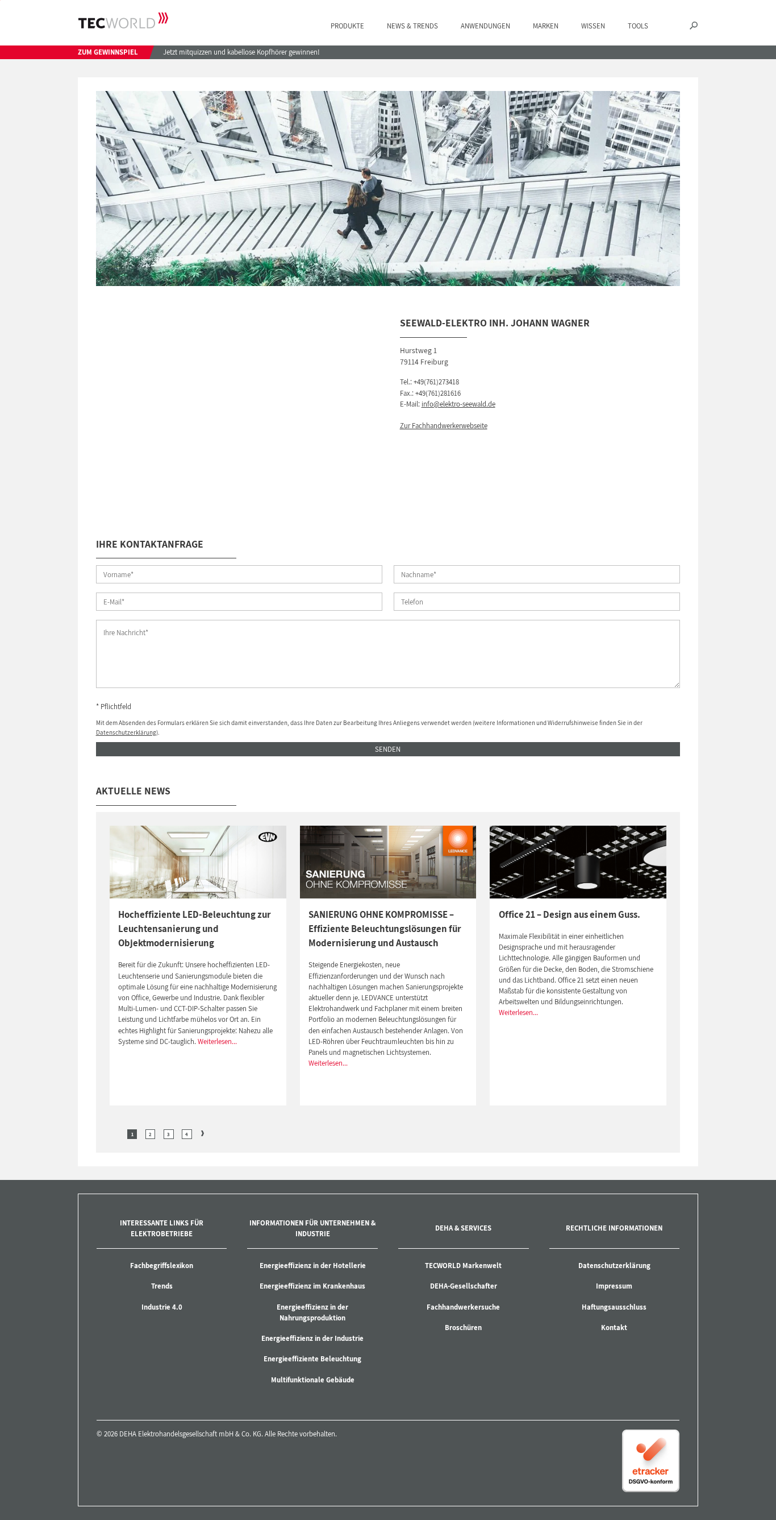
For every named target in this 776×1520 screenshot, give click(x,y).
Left (116, 1133)
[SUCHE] (693, 26)
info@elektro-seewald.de (458, 404)
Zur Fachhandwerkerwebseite (443, 425)
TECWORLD (123, 20)
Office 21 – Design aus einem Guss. (569, 914)
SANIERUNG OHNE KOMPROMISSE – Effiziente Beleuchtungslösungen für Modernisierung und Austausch (384, 928)
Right (202, 1133)
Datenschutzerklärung (126, 732)
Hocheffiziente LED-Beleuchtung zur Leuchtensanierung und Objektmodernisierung (194, 928)
